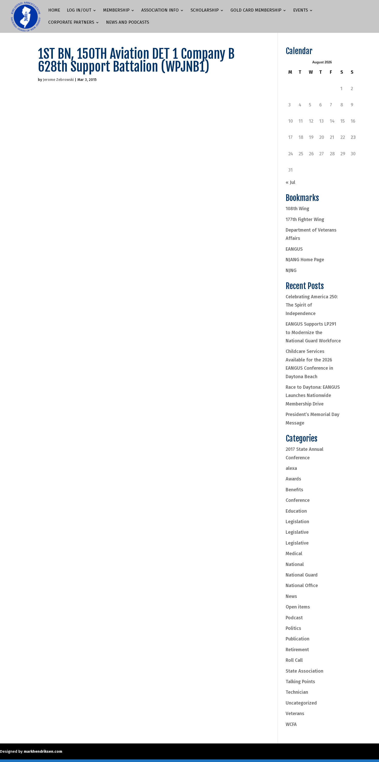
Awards (293, 479)
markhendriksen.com (43, 751)
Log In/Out (79, 11)
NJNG (291, 270)
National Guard (302, 575)
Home (54, 11)
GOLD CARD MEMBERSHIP (255, 11)
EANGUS (294, 249)
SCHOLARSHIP (205, 11)
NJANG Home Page (305, 260)
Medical (294, 553)
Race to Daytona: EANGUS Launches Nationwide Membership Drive (313, 395)
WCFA (291, 724)
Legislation (297, 521)
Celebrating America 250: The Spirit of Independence (312, 305)
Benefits (294, 490)
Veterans (295, 713)
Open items (298, 607)
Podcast (294, 618)
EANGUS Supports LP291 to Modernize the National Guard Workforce (313, 332)
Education (296, 511)
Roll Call (294, 660)
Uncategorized (301, 703)
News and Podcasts (127, 23)
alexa (291, 468)
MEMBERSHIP (116, 11)
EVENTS (300, 11)
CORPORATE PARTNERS (71, 23)
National (295, 564)
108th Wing (297, 208)
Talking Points (300, 681)
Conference (298, 500)
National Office (302, 585)
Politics (293, 628)
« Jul (290, 182)
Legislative (297, 532)
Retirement (297, 650)
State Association (304, 671)
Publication (297, 639)
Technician (297, 692)
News (291, 596)
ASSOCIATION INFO (160, 11)
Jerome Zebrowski (58, 80)
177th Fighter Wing (305, 219)
